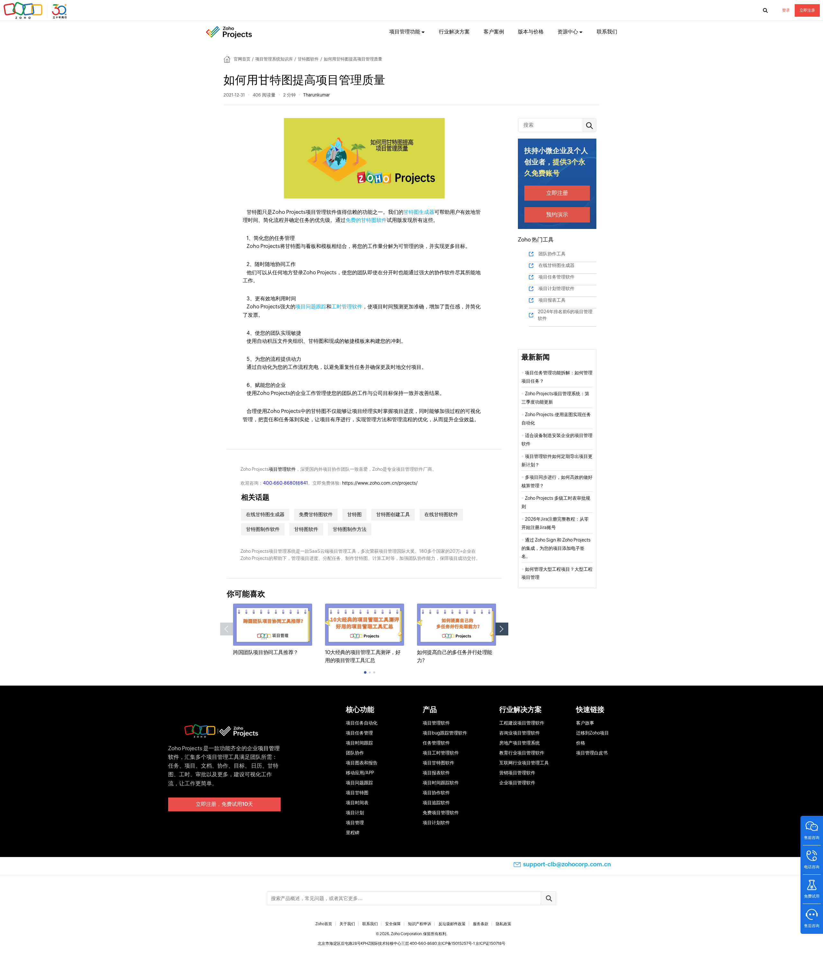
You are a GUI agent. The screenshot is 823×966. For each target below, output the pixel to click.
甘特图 (354, 514)
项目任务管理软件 (556, 276)
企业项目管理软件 (517, 782)
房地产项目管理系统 (519, 742)
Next (501, 629)
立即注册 (807, 10)
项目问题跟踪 (310, 307)
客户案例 (494, 32)
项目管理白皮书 (592, 752)
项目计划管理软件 (556, 288)
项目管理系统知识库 (274, 59)
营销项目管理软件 (517, 772)
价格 (580, 742)
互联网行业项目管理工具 (524, 762)
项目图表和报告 (361, 762)
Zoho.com (36, 10)
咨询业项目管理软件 (519, 732)
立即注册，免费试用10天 (224, 804)
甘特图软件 (308, 59)
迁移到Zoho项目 (592, 732)
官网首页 (242, 59)
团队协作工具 (551, 253)
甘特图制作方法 (349, 529)
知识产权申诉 (419, 924)
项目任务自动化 (361, 722)
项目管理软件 (282, 469)
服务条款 (480, 924)
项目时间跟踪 (359, 742)
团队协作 (355, 752)
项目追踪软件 (436, 802)
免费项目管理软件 (441, 812)
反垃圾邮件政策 (452, 924)
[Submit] (548, 898)
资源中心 (567, 32)
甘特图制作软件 (263, 529)
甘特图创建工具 (393, 514)
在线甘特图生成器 (265, 514)
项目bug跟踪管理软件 (445, 732)
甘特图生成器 (418, 212)
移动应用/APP (360, 772)
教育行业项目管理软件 (521, 752)
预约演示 (557, 214)
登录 (786, 10)
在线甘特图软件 (441, 514)
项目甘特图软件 (438, 762)
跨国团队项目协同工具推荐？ (265, 652)
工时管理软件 (346, 307)
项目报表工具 (551, 300)
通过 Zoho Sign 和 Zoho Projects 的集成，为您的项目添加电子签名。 (556, 548)
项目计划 (355, 812)
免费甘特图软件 (316, 514)
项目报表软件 (436, 772)
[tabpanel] (273, 630)
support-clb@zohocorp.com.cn (567, 864)
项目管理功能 (404, 32)
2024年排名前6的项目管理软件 (565, 315)
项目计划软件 (436, 822)
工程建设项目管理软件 (521, 722)
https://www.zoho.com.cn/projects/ (380, 483)
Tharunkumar (316, 94)
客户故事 (585, 722)
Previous (226, 629)
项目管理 (355, 822)
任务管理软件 (436, 742)
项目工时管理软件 (441, 752)
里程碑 (352, 832)
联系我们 (607, 32)
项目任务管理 (359, 732)
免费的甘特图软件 (366, 220)
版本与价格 (531, 32)
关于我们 (347, 924)
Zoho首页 (323, 924)
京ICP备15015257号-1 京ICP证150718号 (471, 943)
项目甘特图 (357, 792)
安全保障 (393, 924)
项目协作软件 (436, 792)
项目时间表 (357, 802)
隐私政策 (503, 924)
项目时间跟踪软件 (441, 782)
